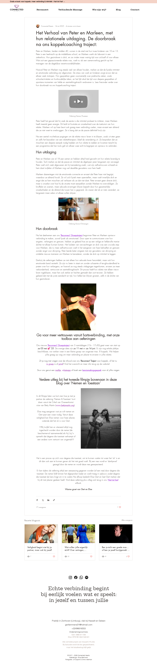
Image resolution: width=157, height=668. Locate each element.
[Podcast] (86, 577)
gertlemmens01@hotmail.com (78, 624)
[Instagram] (70, 577)
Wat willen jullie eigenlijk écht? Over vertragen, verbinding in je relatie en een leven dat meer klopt (78, 548)
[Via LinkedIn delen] (48, 500)
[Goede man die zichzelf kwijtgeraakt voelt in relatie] (115, 533)
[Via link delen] (54, 500)
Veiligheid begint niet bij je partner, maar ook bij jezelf (39, 548)
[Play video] (78, 101)
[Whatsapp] (81, 577)
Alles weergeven (127, 520)
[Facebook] (76, 577)
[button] (46, 10)
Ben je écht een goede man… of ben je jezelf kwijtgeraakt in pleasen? (115, 548)
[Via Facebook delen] (37, 500)
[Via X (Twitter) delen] (43, 500)
